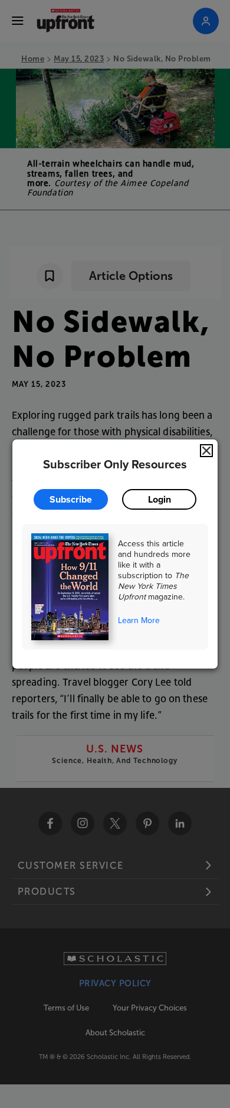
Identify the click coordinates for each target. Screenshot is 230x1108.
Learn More (139, 620)
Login (159, 499)
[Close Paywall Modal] (206, 451)
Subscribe (71, 499)
